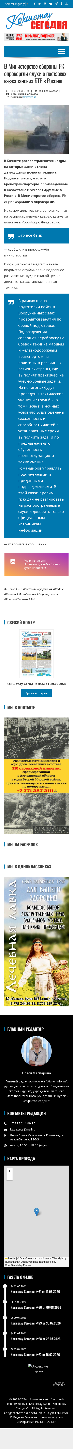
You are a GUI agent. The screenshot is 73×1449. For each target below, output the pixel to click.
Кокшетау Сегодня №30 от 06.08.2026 (36, 1307)
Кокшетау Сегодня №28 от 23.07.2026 (35, 1338)
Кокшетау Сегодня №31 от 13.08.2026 (35, 1291)
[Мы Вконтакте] (50, 3)
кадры (59, 589)
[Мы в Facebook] (34, 3)
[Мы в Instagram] (45, 3)
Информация (43, 589)
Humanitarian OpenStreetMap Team (25, 1261)
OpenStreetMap (28, 1258)
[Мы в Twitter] (39, 3)
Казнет (11, 594)
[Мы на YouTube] (66, 3)
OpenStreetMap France (18, 1265)
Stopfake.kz (29, 97)
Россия (10, 599)
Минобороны (27, 594)
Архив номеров (36, 693)
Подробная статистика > (59, 1384)
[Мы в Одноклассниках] (61, 3)
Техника (22, 599)
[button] (36, 1212)
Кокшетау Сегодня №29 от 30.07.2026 (36, 1323)
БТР (19, 589)
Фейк (33, 599)
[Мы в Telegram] (56, 3)
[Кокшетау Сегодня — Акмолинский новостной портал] (36, 20)
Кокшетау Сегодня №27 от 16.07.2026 (35, 1354)
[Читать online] (36, 653)
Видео (29, 589)
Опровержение (49, 594)
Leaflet (12, 1258)
